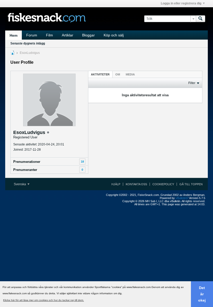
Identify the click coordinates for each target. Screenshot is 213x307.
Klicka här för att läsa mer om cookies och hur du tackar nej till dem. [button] (43, 300)
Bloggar (88, 35)
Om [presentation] (117, 74)
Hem (13, 35)
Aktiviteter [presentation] (100, 74)
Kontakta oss (136, 184)
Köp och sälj (114, 35)
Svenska (20, 184)
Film (49, 35)
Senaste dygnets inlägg (27, 43)
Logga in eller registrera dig (181, 3)
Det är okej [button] (202, 294)
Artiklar (67, 35)
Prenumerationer (26, 162)
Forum (31, 35)
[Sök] (200, 18)
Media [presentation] (130, 74)
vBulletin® (182, 198)
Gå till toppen (191, 184)
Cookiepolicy (163, 184)
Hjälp (115, 184)
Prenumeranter (25, 170)
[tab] (100, 74)
